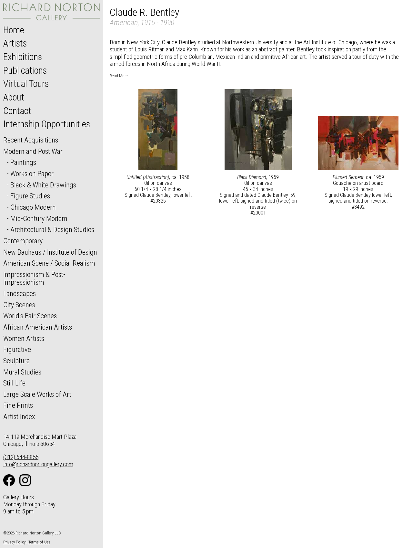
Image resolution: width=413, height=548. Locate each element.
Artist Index (19, 416)
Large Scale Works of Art (37, 394)
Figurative (17, 349)
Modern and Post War (33, 151)
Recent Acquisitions (30, 140)
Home (13, 30)
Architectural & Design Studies (52, 229)
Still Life (14, 383)
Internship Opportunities (46, 124)
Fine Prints (18, 405)
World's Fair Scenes (30, 315)
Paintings (23, 162)
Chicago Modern (33, 207)
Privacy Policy (14, 542)
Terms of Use (39, 542)
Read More (118, 75)
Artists (15, 43)
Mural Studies (22, 372)
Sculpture (16, 360)
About (13, 97)
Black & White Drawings (43, 185)
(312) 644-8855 (20, 457)
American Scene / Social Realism (49, 263)
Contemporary (23, 241)
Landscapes (19, 293)
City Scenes (19, 304)
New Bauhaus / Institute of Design (50, 252)
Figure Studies (30, 196)
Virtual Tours (26, 83)
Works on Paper (32, 173)
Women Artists (23, 338)
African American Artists (37, 327)
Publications (25, 70)
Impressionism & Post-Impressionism (34, 278)
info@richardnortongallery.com (38, 464)
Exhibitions (22, 56)
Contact (17, 110)
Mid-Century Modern (38, 218)
